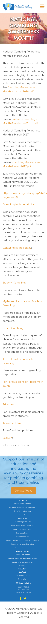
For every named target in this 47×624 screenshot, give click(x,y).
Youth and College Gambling (22, 525)
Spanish (7, 437)
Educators (9, 404)
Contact (22, 572)
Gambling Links (22, 533)
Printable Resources (22, 548)
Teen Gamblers (12, 423)
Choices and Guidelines (22, 504)
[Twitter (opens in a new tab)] (25, 598)
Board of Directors (22, 575)
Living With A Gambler (22, 511)
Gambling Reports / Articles (22, 562)
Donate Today (23, 490)
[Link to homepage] (23, 6)
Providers (22, 569)
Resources (22, 518)
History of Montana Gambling (22, 544)
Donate (22, 566)
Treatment (22, 500)
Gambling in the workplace (19, 204)
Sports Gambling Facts (22, 529)
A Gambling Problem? (22, 522)
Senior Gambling (13, 328)
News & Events (22, 551)
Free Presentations (22, 515)
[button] (39, 8)
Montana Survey (22, 537)
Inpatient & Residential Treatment (22, 507)
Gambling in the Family (17, 247)
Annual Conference (22, 555)
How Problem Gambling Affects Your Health (22, 540)
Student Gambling (14, 282)
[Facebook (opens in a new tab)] (21, 598)
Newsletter (22, 579)
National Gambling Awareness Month (22, 558)
